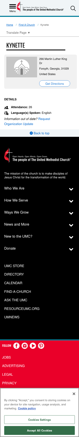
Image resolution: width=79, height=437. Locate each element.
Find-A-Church (17, 291)
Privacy (9, 383)
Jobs (6, 357)
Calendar (13, 283)
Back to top (41, 133)
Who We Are (14, 188)
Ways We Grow (16, 212)
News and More (16, 224)
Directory (14, 274)
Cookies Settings (39, 420)
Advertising (13, 365)
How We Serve (16, 200)
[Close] (74, 393)
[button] (73, 8)
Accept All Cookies (39, 430)
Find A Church (27, 25)
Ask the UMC (15, 300)
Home (9, 25)
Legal (7, 374)
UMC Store (14, 266)
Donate (10, 248)
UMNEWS (11, 317)
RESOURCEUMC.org (22, 309)
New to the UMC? (18, 236)
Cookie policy (27, 408)
